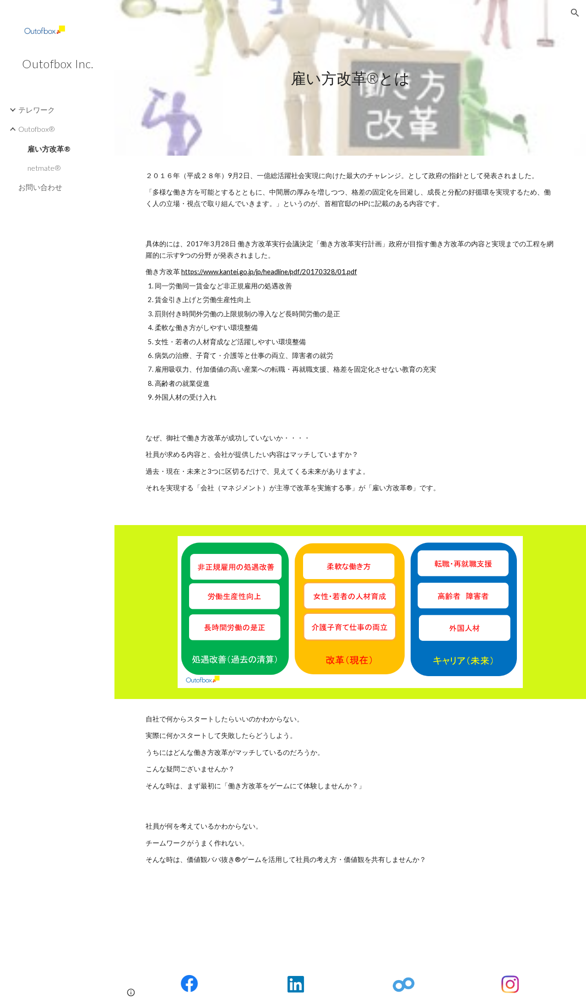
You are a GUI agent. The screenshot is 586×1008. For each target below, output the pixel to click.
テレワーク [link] (36, 109)
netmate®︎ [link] (44, 167)
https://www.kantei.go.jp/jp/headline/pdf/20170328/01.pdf (269, 272)
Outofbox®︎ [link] (36, 129)
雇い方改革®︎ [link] (49, 148)
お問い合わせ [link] (40, 187)
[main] (350, 78)
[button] (575, 13)
